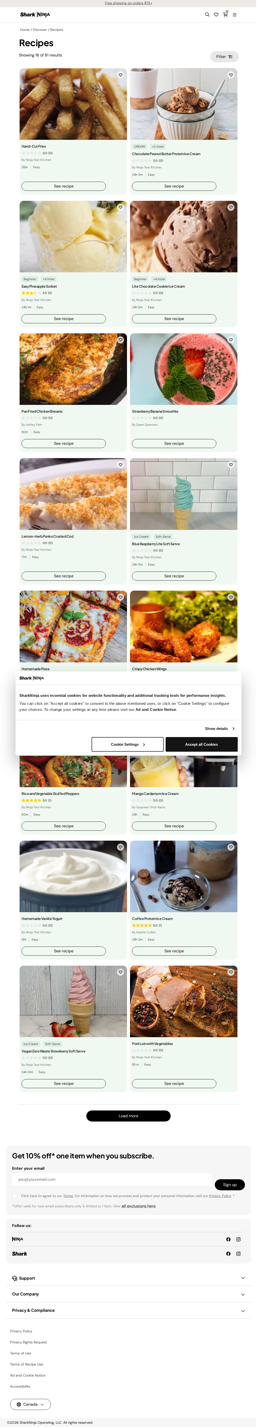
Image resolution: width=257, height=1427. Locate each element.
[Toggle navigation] (234, 14)
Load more (128, 1116)
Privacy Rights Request (28, 1342)
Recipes (56, 29)
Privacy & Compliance (33, 1310)
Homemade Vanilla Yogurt (42, 918)
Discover (40, 29)
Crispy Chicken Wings (149, 668)
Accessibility (20, 1386)
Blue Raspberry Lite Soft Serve (156, 543)
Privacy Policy (220, 1196)
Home (25, 29)
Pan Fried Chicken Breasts (42, 411)
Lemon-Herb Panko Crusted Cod (47, 536)
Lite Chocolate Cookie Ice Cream (158, 286)
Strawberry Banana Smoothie (155, 411)
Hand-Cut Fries (34, 146)
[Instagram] (238, 1253)
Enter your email (28, 1168)
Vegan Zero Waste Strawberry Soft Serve (53, 1051)
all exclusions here (139, 1206)
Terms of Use (20, 1353)
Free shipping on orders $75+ (128, 3)
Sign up (230, 1184)
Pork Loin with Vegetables (152, 1043)
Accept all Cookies (201, 744)
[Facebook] (228, 1253)
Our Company (25, 1293)
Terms (68, 1196)
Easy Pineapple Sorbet (39, 286)
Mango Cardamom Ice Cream (155, 793)
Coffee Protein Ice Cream (152, 918)
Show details (216, 728)
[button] (207, 14)
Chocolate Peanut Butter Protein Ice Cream (166, 153)
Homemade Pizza (35, 668)
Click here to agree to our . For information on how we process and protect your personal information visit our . (128, 1196)
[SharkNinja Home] (35, 14)
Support (27, 1278)
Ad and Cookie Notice (156, 709)
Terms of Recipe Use (26, 1364)
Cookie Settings (125, 744)
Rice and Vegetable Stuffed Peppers (50, 793)
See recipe (64, 186)
